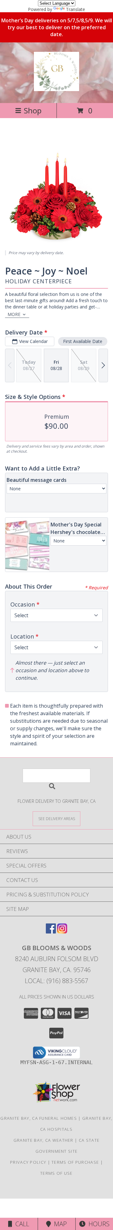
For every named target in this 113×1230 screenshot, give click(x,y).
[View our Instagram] (62, 931)
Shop (32, 110)
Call (20, 1224)
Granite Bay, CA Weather (43, 1140)
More (14, 314)
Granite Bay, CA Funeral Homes (38, 1118)
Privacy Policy (28, 1162)
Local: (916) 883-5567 (56, 981)
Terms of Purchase (75, 1162)
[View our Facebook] (51, 931)
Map (59, 1224)
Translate (75, 9)
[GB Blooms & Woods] (56, 88)
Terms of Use (56, 1173)
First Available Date (82, 341)
